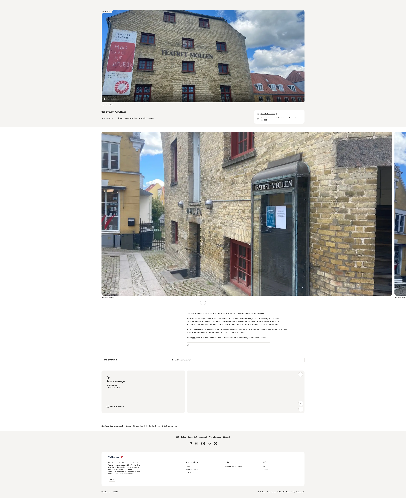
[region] (245, 392)
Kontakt (266, 469)
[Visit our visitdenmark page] (203, 443)
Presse (188, 466)
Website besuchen (268, 114)
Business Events (191, 469)
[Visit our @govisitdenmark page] (209, 443)
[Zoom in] (300, 403)
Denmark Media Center (233, 466)
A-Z (264, 466)
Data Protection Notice (267, 492)
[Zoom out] (300, 409)
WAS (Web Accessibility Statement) (290, 492)
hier (193, 338)
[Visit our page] (197, 443)
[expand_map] (300, 374)
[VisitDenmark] (115, 457)
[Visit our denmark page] (190, 443)
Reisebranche (190, 472)
